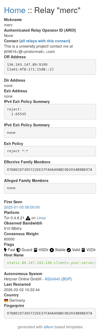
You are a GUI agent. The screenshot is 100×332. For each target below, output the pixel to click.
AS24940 (52, 278)
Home (15, 9)
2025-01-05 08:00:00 (22, 207)
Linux (41, 217)
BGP (66, 278)
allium (49, 326)
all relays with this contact (45, 40)
